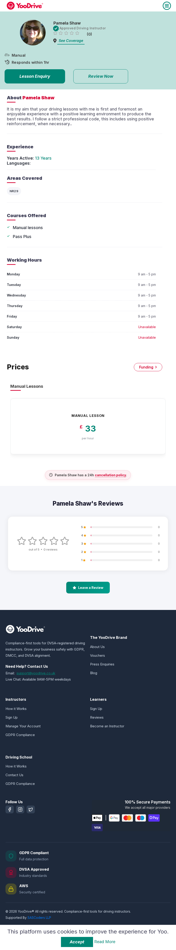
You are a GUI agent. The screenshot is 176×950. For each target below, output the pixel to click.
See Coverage (71, 40)
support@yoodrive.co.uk (35, 673)
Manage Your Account (23, 726)
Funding (146, 367)
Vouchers (97, 655)
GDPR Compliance (20, 735)
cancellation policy (110, 475)
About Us (97, 647)
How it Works (16, 708)
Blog (93, 673)
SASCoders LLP (39, 918)
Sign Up (12, 717)
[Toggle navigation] (167, 6)
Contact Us (14, 775)
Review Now (100, 76)
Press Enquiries (102, 664)
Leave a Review (90, 588)
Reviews (97, 717)
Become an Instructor (107, 726)
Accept (77, 941)
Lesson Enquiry (34, 76)
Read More (104, 941)
